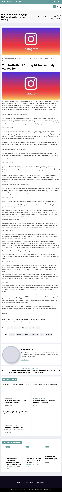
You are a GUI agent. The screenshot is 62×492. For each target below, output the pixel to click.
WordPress (29, 489)
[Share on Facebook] (8, 327)
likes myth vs (20, 58)
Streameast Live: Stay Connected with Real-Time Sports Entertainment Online (44, 401)
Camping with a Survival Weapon (40, 458)
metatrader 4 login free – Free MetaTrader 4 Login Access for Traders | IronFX (13, 428)
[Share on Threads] (33, 327)
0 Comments (7, 61)
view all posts (25, 359)
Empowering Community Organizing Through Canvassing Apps (18, 371)
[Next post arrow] (59, 371)
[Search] (58, 7)
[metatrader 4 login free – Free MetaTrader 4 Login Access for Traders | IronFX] (16, 412)
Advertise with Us (41, 482)
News (16, 447)
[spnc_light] (60, 7)
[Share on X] (12, 327)
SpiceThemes (47, 489)
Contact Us (19, 482)
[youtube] (59, 1)
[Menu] (54, 6)
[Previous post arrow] (2, 371)
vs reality (29, 58)
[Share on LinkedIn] (15, 327)
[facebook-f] (50, 1)
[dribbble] (54, 1)
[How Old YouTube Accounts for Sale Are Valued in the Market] (16, 385)
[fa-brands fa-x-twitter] (52, 1)
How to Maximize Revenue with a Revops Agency (16, 317)
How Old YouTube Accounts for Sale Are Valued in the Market (15, 401)
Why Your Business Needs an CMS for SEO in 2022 (44, 371)
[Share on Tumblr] (30, 327)
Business (6, 58)
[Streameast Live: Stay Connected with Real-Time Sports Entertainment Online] (46, 385)
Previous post (26, 368)
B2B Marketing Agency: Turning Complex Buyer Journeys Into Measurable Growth (24, 319)
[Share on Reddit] (26, 327)
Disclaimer (32, 482)
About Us (26, 482)
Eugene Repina (8, 398)
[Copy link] (38, 327)
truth (25, 58)
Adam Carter (39, 58)
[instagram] (56, 1)
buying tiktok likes (12, 58)
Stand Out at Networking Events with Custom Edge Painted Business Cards (23, 322)
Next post (35, 368)
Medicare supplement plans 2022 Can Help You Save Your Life (22, 460)
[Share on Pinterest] (22, 327)
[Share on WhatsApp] (19, 327)
